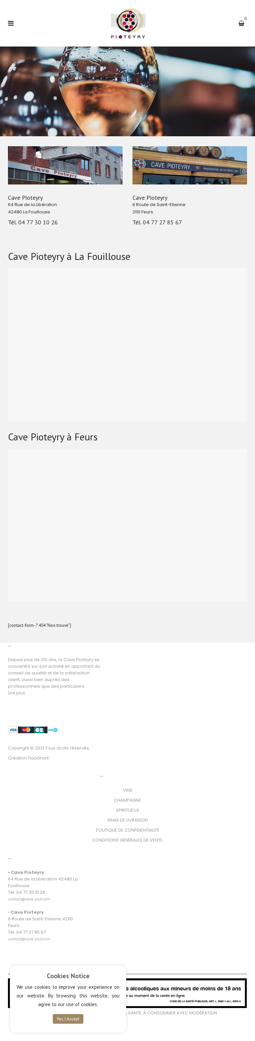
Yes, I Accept (68, 1019)
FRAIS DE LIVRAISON (128, 820)
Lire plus (16, 693)
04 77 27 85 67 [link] (162, 222)
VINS (127, 790)
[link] (29, 895)
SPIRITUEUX (127, 810)
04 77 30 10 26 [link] (38, 222)
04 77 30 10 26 (30, 892)
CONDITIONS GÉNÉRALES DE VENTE (127, 840)
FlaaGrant (38, 758)
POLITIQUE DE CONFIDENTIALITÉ (127, 830)
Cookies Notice (68, 976)
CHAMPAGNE (127, 800)
